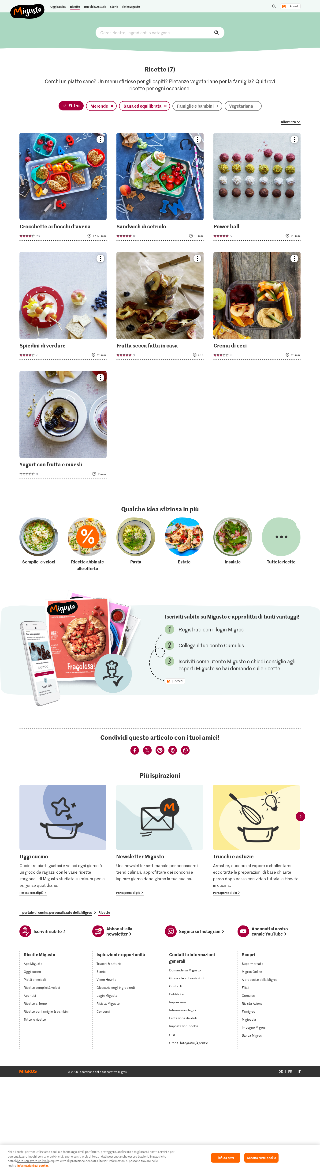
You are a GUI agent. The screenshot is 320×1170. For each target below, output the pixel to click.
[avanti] (300, 816)
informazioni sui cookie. (32, 1165)
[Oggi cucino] (62, 840)
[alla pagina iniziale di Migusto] (27, 7)
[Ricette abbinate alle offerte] (87, 544)
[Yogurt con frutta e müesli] (63, 426)
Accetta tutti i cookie (261, 1157)
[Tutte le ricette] (281, 544)
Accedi (294, 6)
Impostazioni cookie (183, 1026)
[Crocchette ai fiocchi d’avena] (63, 188)
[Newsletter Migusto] (159, 840)
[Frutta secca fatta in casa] (160, 307)
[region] (160, 1157)
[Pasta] (135, 544)
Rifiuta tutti (226, 1157)
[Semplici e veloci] (38, 544)
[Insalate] (232, 544)
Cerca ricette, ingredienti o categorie (160, 32)
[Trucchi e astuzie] (256, 840)
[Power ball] (257, 188)
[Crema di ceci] (257, 307)
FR (290, 1071)
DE (281, 1071)
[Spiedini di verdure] (63, 307)
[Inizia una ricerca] (274, 6)
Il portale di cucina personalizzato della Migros (55, 912)
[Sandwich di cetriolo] (160, 188)
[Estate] (184, 544)
